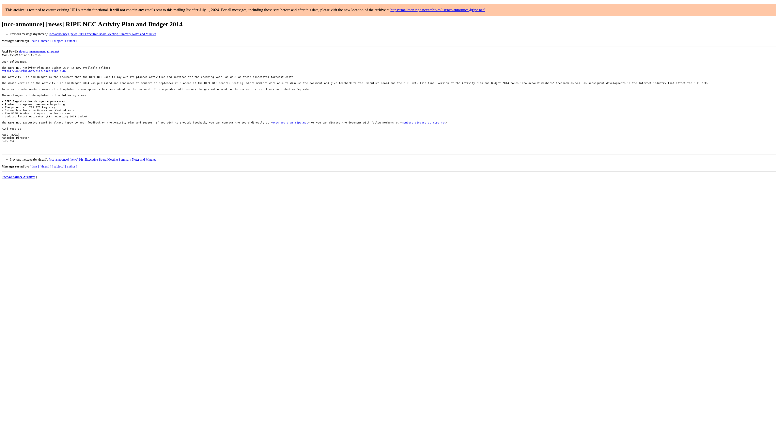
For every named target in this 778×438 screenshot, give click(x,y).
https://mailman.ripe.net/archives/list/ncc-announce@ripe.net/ (437, 10)
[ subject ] (58, 41)
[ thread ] (45, 41)
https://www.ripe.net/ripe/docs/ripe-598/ (34, 70)
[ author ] (71, 41)
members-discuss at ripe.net (424, 122)
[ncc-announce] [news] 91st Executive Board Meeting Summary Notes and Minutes (102, 34)
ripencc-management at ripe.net (39, 51)
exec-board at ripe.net (290, 122)
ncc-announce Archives (19, 177)
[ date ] (34, 41)
